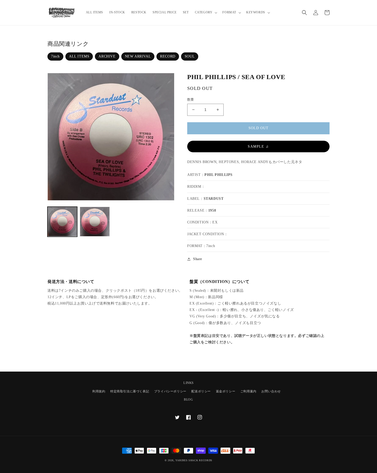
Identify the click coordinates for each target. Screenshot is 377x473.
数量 (190, 99)
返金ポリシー (225, 391)
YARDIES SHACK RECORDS (193, 460)
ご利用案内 (248, 391)
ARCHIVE (106, 56)
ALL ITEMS (79, 56)
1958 (212, 210)
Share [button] (197, 259)
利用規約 (98, 391)
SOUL (190, 56)
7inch (55, 56)
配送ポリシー (201, 391)
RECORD (167, 56)
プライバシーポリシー (170, 391)
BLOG (188, 399)
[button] (206, 12)
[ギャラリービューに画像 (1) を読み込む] (62, 221)
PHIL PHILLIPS (218, 175)
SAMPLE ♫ (258, 146)
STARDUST (214, 199)
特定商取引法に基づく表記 (129, 391)
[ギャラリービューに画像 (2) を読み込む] (95, 221)
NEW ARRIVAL (138, 56)
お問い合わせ (271, 391)
